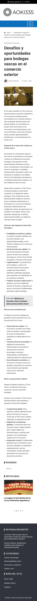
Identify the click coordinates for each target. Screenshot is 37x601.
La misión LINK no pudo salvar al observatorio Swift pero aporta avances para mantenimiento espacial (18, 537)
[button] (14, 510)
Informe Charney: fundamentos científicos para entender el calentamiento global (15, 545)
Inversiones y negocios (12, 43)
